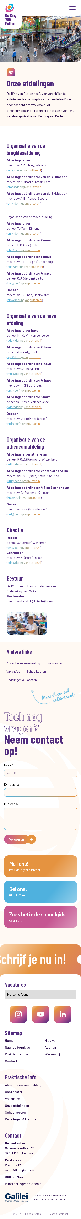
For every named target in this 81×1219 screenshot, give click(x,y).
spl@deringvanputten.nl (23, 357)
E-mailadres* (12, 784)
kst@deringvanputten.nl (24, 497)
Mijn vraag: (11, 803)
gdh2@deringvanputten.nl (25, 266)
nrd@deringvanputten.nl (23, 423)
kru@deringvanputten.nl (23, 481)
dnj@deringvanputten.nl (23, 233)
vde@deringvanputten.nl (24, 340)
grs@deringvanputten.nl (23, 390)
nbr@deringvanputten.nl (23, 250)
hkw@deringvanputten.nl (24, 300)
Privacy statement (57, 1213)
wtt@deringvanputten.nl (24, 464)
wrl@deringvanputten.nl (23, 547)
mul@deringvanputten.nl (24, 374)
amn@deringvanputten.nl (24, 187)
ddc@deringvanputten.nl (24, 562)
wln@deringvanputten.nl (24, 170)
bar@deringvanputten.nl (23, 283)
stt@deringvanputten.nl (23, 203)
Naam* (8, 765)
